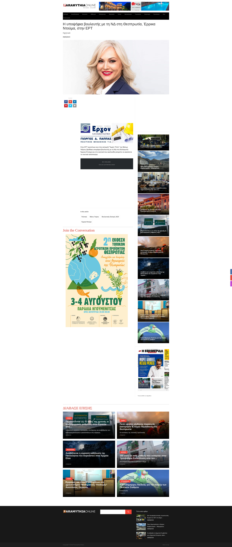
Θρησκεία (111, 14)
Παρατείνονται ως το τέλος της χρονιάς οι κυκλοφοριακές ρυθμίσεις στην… (153, 231)
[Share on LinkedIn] (74, 101)
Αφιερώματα (128, 14)
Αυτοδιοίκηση (75, 14)
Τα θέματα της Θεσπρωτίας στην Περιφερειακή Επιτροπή (150, 210)
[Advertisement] (106, 110)
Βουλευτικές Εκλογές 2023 (110, 217)
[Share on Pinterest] (66, 105)
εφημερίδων (149, 395)
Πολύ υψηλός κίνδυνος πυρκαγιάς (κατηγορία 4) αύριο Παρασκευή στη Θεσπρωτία (151, 252)
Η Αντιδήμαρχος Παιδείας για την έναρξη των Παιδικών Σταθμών (153, 338)
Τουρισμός (138, 14)
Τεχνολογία (156, 14)
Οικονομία (147, 14)
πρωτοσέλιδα (142, 395)
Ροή (164, 14)
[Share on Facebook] (66, 101)
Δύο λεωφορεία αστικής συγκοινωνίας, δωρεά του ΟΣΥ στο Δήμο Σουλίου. (152, 146)
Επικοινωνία (66, 17)
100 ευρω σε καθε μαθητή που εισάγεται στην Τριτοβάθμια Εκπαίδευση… (152, 295)
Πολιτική (65, 14)
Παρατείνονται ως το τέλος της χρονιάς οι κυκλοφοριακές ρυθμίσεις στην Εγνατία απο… (87, 424)
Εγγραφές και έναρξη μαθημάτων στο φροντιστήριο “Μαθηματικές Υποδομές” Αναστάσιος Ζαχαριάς (153, 316)
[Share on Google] (70, 101)
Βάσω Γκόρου (94, 217)
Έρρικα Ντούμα (86, 222)
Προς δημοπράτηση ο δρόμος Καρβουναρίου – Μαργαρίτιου (149, 167)
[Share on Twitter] (70, 105)
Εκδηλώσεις (102, 14)
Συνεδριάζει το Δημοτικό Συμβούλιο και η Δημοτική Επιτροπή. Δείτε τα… (153, 188)
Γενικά (119, 14)
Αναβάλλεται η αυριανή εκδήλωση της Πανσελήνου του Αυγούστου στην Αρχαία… (152, 273)
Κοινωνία (84, 14)
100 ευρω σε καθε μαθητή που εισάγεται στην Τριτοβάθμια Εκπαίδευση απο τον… (143, 456)
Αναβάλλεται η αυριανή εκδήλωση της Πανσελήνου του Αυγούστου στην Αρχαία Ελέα (87, 455)
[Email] (74, 105)
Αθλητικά (93, 14)
